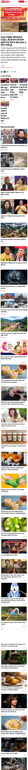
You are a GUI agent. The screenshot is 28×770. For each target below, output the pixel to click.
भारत (1, 196)
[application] (14, 14)
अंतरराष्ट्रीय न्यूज (3, 173)
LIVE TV (22, 1)
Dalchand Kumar (9, 67)
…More (2, 65)
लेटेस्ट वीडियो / (8, 5)
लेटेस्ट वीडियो (3, 67)
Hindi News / (3, 5)
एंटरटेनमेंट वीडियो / (15, 5)
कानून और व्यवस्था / (21, 5)
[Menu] (26, 2)
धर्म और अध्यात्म (3, 290)
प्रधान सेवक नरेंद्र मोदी (4, 149)
